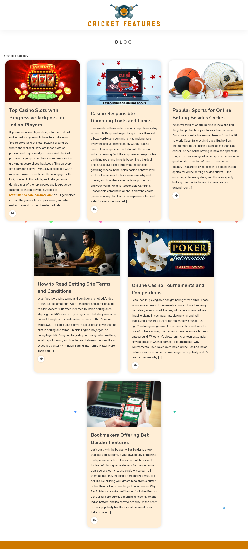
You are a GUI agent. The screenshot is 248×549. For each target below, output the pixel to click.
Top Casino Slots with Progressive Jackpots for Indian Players (37, 117)
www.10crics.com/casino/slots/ (31, 195)
